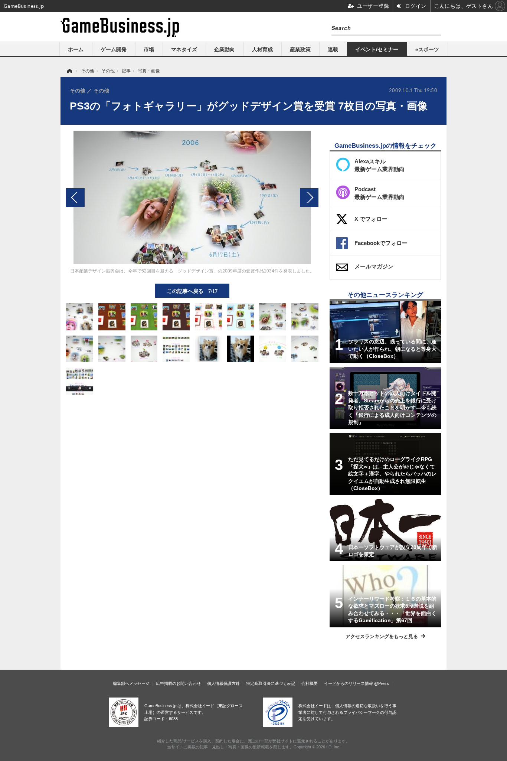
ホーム (76, 49)
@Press (381, 683)
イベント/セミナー (376, 49)
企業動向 (224, 49)
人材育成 (262, 49)
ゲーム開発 (114, 49)
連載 (333, 49)
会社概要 (309, 683)
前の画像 (75, 197)
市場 (149, 49)
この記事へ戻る (192, 290)
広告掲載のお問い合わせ (178, 683)
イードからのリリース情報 (348, 683)
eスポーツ (427, 49)
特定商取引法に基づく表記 (270, 683)
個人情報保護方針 (223, 683)
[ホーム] (69, 71)
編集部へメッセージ (131, 683)
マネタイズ (184, 49)
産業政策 (300, 49)
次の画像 (309, 197)
